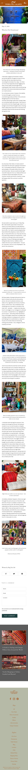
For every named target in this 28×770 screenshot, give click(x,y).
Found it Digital (16, 768)
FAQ (14, 750)
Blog (14, 745)
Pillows (14, 720)
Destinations (14, 739)
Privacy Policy (14, 761)
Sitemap (14, 764)
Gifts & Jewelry (14, 723)
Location (14, 747)
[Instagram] (14, 698)
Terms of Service (14, 758)
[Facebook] (10, 698)
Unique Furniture (14, 726)
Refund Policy (14, 753)
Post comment (9, 615)
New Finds (14, 712)
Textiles (14, 717)
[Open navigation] (2, 3)
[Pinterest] (17, 698)
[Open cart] (25, 3)
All (14, 709)
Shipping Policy (14, 756)
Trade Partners (14, 742)
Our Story (14, 736)
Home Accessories (14, 715)
